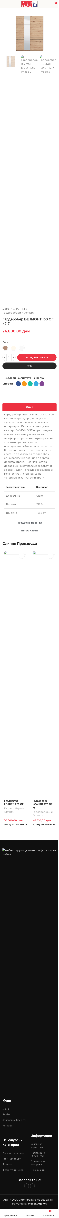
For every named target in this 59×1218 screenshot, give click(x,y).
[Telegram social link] (36, 383)
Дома (6, 308)
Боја (5, 342)
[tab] (29, 407)
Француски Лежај (12, 1170)
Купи (29, 365)
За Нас (6, 1114)
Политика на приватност (38, 1154)
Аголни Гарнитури (13, 1153)
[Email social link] (24, 383)
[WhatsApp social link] (30, 383)
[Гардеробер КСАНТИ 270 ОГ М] (44, 674)
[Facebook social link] (18, 383)
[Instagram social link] (32, 1185)
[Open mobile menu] (4, 4)
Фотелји (7, 1164)
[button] (15, 824)
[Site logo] (29, 3)
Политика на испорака (38, 1163)
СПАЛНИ (19, 308)
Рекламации (38, 1170)
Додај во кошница (37, 357)
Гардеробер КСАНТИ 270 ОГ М (42, 804)
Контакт (7, 1125)
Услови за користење (37, 1145)
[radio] (5, 348)
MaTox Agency (37, 1203)
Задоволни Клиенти (14, 1120)
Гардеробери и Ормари (18, 312)
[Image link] (29, 971)
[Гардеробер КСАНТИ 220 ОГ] (15, 674)
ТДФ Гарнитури (11, 1158)
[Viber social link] (41, 383)
